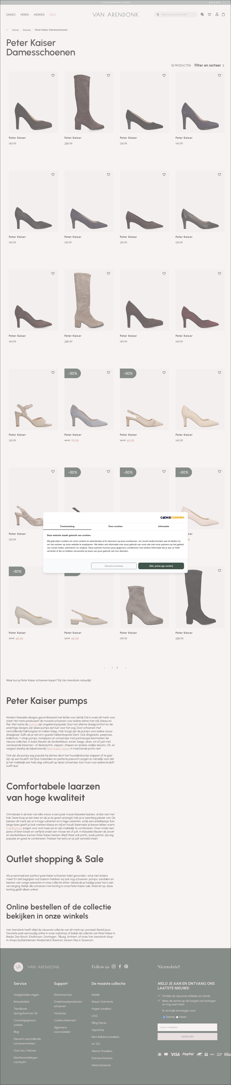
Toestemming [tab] (67, 526)
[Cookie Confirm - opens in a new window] (172, 517)
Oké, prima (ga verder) (161, 566)
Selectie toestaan (114, 566)
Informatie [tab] (163, 526)
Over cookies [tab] (115, 526)
